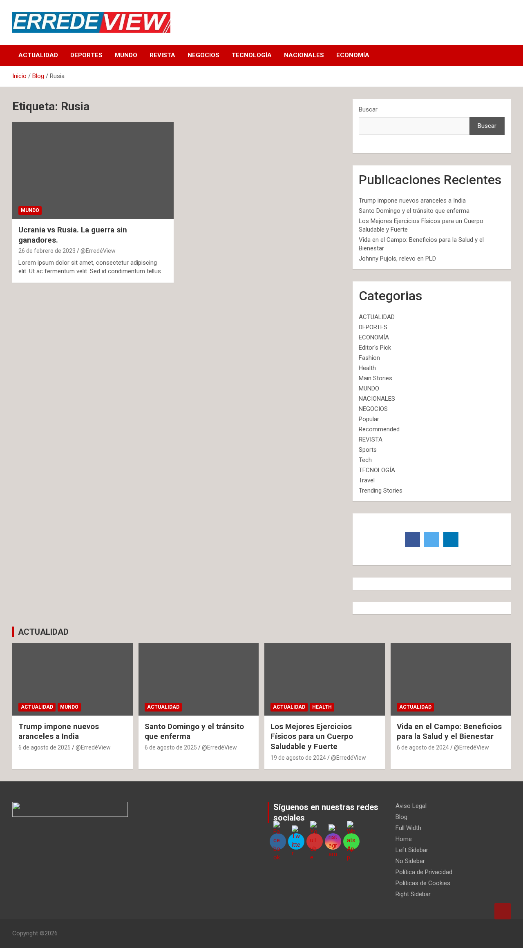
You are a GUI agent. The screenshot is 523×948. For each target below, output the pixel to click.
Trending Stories (380, 490)
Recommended (379, 429)
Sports (368, 449)
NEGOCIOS (203, 55)
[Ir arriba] (502, 911)
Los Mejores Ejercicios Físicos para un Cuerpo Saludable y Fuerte (311, 736)
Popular (369, 419)
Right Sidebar (413, 894)
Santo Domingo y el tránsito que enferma (414, 210)
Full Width (408, 828)
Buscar (368, 109)
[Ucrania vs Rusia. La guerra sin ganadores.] (93, 170)
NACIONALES (304, 55)
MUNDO (126, 55)
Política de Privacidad (424, 872)
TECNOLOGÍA (252, 55)
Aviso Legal (411, 806)
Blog (401, 817)
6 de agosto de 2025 (44, 747)
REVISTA (162, 55)
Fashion (369, 357)
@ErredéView (98, 251)
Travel (367, 480)
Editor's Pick (375, 347)
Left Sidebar (412, 850)
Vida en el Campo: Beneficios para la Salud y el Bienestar (449, 731)
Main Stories (375, 378)
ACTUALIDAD (38, 55)
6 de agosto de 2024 (423, 747)
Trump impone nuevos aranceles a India (412, 200)
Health (367, 368)
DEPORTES (86, 55)
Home (404, 839)
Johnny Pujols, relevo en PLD (397, 258)
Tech (365, 460)
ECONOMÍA (352, 55)
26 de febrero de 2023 (47, 251)
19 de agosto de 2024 (298, 757)
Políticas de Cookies (423, 883)
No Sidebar (410, 861)
